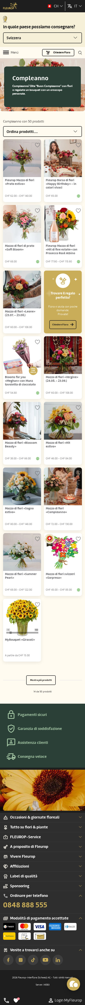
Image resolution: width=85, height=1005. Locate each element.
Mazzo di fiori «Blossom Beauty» (21, 444)
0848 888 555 (25, 905)
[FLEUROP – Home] (10, 6)
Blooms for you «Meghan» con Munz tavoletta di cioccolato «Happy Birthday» (20, 382)
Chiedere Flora (61, 52)
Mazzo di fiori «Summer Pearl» (21, 576)
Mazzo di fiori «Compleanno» (56, 510)
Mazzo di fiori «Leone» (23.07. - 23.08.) (20, 313)
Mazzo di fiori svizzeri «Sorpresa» (60, 576)
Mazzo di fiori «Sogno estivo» (19, 510)
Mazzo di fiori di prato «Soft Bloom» (19, 248)
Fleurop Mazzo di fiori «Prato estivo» (19, 182)
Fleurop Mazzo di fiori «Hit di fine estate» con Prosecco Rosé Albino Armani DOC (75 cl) (61, 251)
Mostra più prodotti (41, 680)
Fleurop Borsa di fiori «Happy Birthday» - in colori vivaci (61, 184)
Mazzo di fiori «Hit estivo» (58, 444)
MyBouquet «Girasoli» (20, 640)
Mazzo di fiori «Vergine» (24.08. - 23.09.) (62, 379)
